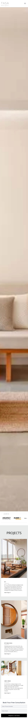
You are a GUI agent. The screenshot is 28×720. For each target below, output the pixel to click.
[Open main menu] (25, 3)
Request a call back (14, 715)
